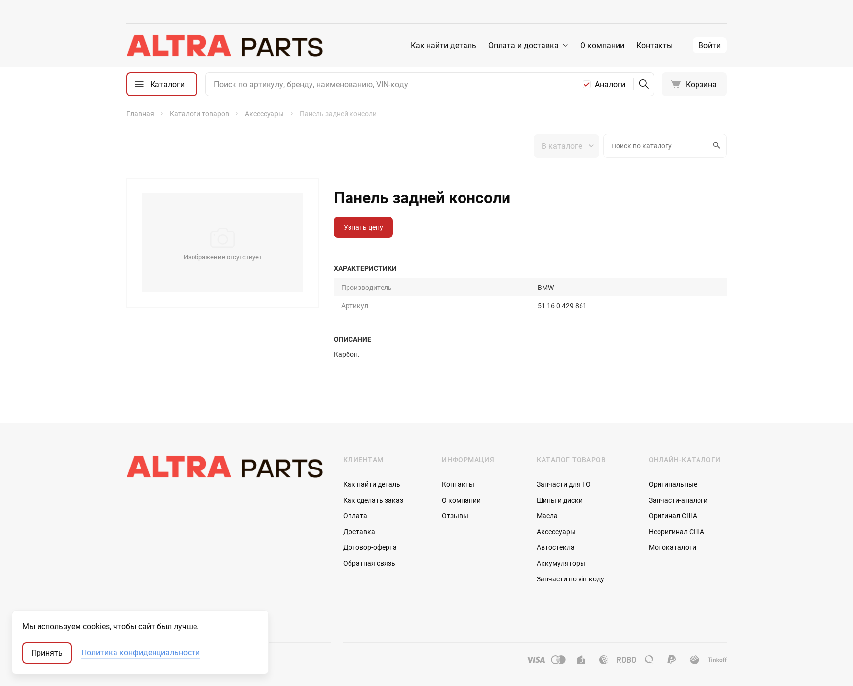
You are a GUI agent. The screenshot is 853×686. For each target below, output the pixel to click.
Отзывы (455, 515)
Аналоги (610, 84)
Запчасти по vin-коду (570, 578)
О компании (602, 45)
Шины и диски (559, 500)
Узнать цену (363, 227)
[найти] (644, 84)
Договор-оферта (370, 547)
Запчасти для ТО (564, 484)
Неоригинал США (676, 531)
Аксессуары (556, 531)
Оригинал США (673, 515)
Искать (717, 145)
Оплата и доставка (523, 45)
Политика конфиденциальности (140, 653)
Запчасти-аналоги (678, 500)
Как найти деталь (443, 45)
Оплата (355, 515)
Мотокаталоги (672, 547)
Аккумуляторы (561, 563)
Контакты (654, 45)
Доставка (359, 531)
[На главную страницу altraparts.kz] (224, 45)
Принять (47, 653)
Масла (547, 515)
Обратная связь (369, 563)
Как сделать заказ (373, 500)
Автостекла (556, 547)
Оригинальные (673, 484)
